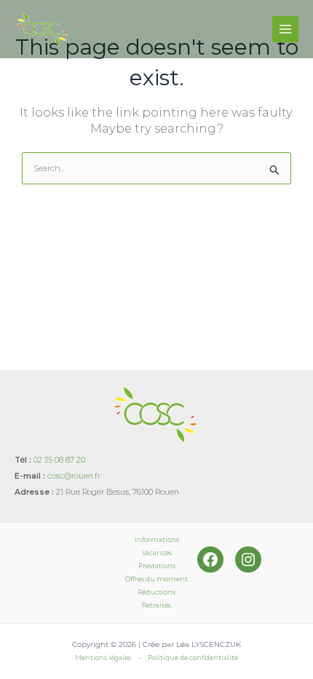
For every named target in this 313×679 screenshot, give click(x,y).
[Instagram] (248, 559)
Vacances (157, 553)
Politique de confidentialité (193, 658)
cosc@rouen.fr (73, 476)
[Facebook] (210, 559)
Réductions (156, 592)
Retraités (156, 605)
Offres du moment (156, 579)
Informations (157, 539)
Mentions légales (103, 658)
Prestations (156, 566)
